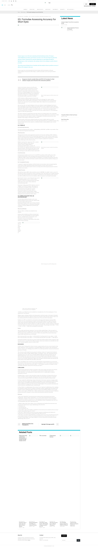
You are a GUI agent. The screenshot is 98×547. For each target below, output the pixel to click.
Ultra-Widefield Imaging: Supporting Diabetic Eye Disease (64, 524)
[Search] (11, 5)
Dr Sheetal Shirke (38, 16)
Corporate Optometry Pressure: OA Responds (73, 28)
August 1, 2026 (21, 527)
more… (29, 540)
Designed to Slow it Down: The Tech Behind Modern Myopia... (22, 524)
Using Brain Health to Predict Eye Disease (69, 115)
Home (19, 12)
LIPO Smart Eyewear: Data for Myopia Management (54, 524)
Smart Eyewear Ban (65, 119)
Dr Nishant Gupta (47, 16)
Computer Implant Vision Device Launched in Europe (70, 22)
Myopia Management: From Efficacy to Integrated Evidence (33, 524)
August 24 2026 (64, 24)
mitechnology (23, 12)
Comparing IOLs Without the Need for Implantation (74, 524)
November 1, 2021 (27, 16)
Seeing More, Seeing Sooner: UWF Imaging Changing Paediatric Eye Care (43, 524)
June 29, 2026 (62, 526)
